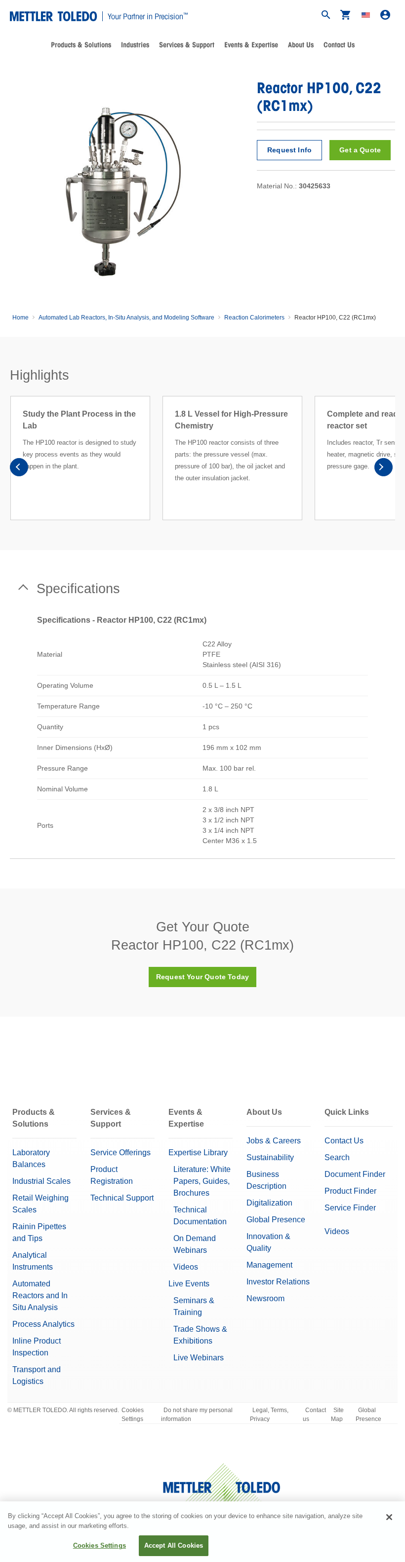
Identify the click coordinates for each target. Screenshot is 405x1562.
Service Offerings (120, 1152)
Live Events (188, 1283)
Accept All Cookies (173, 1545)
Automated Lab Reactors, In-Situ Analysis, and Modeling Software (126, 317)
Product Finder (350, 1191)
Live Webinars (198, 1357)
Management (269, 1265)
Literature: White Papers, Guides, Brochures (202, 1181)
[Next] (383, 470)
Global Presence (275, 1219)
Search (337, 1157)
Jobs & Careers (273, 1140)
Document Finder (354, 1174)
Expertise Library (198, 1152)
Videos (185, 1267)
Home (20, 317)
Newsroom (265, 1298)
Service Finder (350, 1208)
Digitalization (269, 1203)
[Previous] (22, 470)
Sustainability (270, 1157)
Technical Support (122, 1198)
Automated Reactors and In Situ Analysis (40, 1295)
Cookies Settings (133, 1414)
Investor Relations (278, 1282)
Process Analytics (43, 1324)
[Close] (389, 1517)
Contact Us (339, 44)
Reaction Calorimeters (254, 317)
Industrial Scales (41, 1181)
